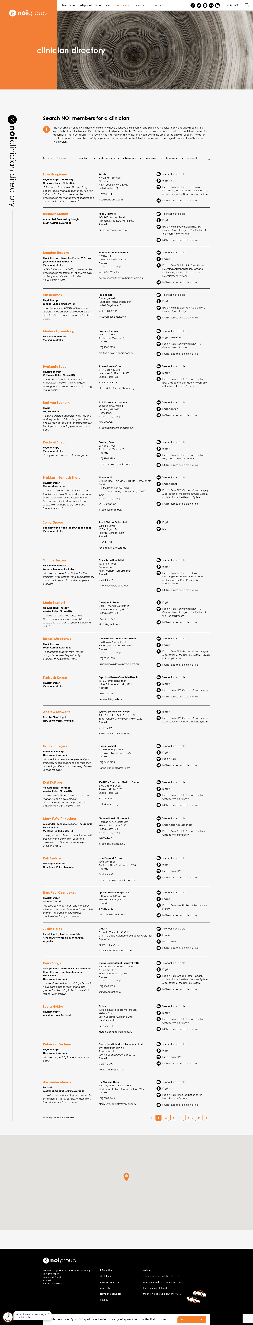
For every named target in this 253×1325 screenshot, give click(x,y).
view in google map (110, 266)
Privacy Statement (109, 1281)
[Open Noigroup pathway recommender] (8, 1317)
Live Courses (68, 5)
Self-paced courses (90, 5)
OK (182, 1319)
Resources (122, 5)
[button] (126, 1177)
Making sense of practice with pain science (166, 1276)
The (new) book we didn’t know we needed (166, 1293)
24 (199, 1117)
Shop (108, 5)
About (138, 5)
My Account (232, 5)
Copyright (105, 1287)
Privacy (104, 1299)
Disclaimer (105, 1276)
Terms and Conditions (111, 1293)
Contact (154, 5)
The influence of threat (155, 1287)
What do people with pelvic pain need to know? (168, 1281)
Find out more (158, 1319)
